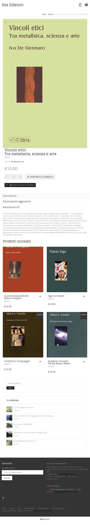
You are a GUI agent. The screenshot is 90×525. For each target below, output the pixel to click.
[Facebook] (3, 497)
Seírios (51, 14)
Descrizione (9, 196)
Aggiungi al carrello (41, 177)
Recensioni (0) (11, 207)
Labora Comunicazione (43, 510)
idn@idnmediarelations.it (65, 491)
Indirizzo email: (8, 467)
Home (44, 14)
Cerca (10, 388)
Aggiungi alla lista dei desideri (21, 185)
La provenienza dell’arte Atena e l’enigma (16, 297)
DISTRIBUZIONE (29, 508)
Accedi (4, 508)
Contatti (12, 508)
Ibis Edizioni (12, 5)
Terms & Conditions (58, 508)
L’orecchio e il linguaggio (17, 361)
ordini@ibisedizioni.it (68, 474)
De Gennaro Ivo (17, 161)
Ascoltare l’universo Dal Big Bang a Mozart (59, 362)
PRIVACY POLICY (43, 508)
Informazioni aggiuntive (17, 201)
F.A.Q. (19, 508)
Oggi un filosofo (56, 296)
